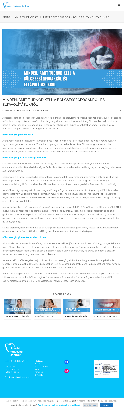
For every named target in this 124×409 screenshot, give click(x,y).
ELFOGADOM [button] (107, 405)
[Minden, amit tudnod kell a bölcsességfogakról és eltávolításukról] (62, 62)
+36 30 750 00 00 (12, 369)
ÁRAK (37, 369)
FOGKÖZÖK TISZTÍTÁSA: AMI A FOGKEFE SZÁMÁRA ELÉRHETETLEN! (48, 316)
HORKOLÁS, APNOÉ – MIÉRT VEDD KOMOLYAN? (77, 316)
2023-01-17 (30, 110)
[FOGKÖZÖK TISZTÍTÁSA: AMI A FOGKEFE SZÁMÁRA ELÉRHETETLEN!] (47, 306)
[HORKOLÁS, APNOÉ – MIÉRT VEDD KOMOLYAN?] (76, 306)
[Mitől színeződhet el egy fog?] (106, 306)
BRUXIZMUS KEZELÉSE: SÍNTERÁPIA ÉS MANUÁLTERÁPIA (18, 316)
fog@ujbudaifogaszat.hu (20, 377)
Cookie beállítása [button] (90, 405)
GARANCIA (39, 372)
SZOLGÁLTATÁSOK (42, 367)
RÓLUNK (38, 364)
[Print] (121, 110)
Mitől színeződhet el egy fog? (107, 316)
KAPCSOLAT (39, 375)
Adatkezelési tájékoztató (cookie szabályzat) (59, 405)
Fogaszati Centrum (12, 110)
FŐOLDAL (39, 361)
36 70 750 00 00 (12, 372)
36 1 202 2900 (11, 366)
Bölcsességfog (42, 110)
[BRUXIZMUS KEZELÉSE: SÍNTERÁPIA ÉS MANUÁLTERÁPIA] (17, 306)
